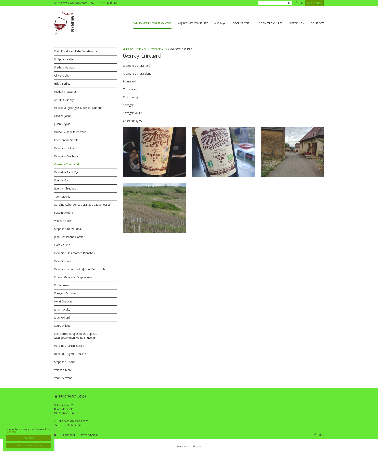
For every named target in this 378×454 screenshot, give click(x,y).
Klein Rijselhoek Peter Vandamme (75, 51)
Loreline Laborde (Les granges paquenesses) (82, 204)
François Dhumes (65, 293)
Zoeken (289, 3)
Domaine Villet (63, 261)
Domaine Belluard (65, 148)
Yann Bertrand (63, 378)
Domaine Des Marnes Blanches (74, 253)
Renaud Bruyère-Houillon (70, 354)
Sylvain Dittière (63, 213)
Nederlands (314, 3)
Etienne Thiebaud (65, 188)
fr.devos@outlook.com (72, 3)
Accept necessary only (29, 445)
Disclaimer (68, 435)
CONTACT (317, 23)
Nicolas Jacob (62, 116)
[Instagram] (302, 3)
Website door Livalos (189, 446)
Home (129, 49)
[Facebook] (296, 3)
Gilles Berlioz (62, 83)
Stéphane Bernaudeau (68, 229)
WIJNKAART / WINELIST (193, 23)
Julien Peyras (62, 124)
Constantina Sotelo (66, 140)
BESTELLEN (297, 23)
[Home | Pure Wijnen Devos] (70, 23)
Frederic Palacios (65, 67)
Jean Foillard (62, 317)
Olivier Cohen (62, 75)
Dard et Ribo (62, 245)
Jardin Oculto (62, 309)
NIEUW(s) (220, 23)
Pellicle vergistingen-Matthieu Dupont (78, 108)
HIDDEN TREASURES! (269, 23)
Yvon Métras (62, 196)
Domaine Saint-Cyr (66, 172)
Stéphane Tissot (64, 362)
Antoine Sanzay (64, 100)
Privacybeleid (89, 435)
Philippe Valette (64, 59)
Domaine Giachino (66, 156)
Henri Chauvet (63, 301)
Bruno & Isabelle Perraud (70, 132)
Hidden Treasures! (65, 91)
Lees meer (11, 431)
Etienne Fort (62, 180)
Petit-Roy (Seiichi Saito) (69, 346)
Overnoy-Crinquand (66, 164)
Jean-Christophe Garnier (69, 237)
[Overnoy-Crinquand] (154, 152)
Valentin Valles (63, 221)
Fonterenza (61, 285)
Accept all (28, 437)
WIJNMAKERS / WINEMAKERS (152, 23)
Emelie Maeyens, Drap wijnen (73, 277)
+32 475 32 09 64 (106, 3)
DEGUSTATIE (241, 23)
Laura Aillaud (62, 325)
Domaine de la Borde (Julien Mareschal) (79, 269)
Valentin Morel (63, 370)
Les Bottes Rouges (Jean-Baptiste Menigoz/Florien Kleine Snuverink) (75, 335)
